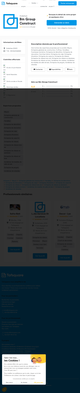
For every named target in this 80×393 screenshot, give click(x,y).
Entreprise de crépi (10, 131)
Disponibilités (56, 69)
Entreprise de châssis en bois (12, 157)
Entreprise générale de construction (11, 116)
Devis (70, 69)
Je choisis (24, 382)
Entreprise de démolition (12, 124)
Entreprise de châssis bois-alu (13, 146)
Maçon (6, 112)
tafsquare (6, 180)
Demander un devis (61, 23)
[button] (4, 389)
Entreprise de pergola (11, 167)
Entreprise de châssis (11, 141)
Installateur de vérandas (12, 171)
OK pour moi (38, 382)
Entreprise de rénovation (12, 128)
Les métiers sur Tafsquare (10, 326)
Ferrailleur (7, 121)
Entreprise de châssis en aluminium (12, 152)
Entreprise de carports (11, 138)
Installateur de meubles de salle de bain (12, 163)
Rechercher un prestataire (10, 300)
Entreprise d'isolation (11, 134)
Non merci (9, 382)
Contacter (39, 69)
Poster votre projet (67, 3)
